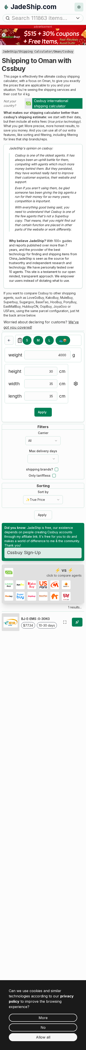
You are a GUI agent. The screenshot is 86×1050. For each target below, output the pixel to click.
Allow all (43, 1037)
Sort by (43, 492)
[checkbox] (56, 469)
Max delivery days (43, 451)
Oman (57, 51)
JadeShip (10, 51)
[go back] (9, 340)
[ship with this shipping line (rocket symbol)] (77, 622)
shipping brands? (39, 469)
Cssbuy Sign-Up (24, 552)
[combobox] (43, 440)
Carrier (43, 432)
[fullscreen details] (65, 622)
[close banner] (4, 35)
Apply (42, 412)
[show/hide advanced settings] (75, 383)
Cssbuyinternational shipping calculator (51, 103)
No (43, 1027)
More (43, 1018)
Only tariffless (39, 475)
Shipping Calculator (35, 51)
